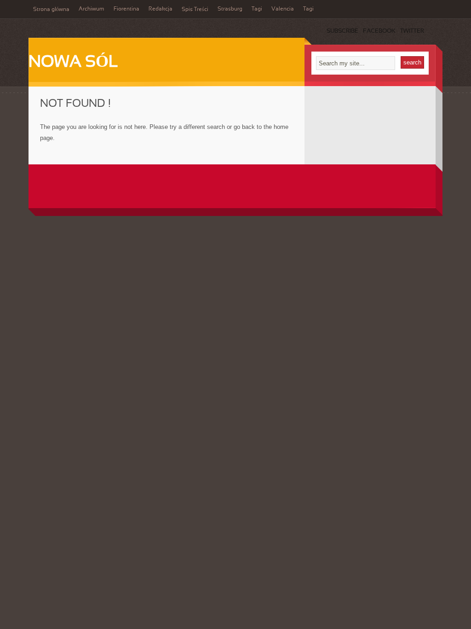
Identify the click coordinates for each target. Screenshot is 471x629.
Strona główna (51, 9)
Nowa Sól (73, 62)
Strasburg (230, 9)
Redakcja (160, 9)
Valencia (282, 9)
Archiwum (91, 9)
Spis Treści (195, 9)
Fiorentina (126, 9)
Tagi (257, 9)
